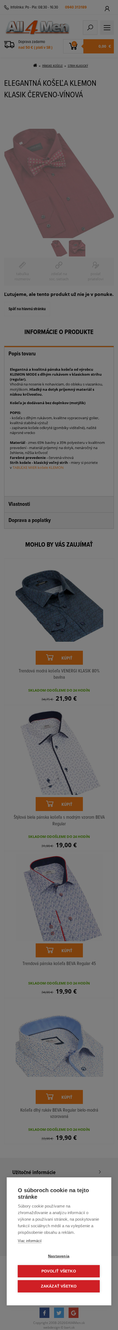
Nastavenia (58, 1256)
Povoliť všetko (58, 1271)
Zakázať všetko (59, 1286)
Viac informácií (30, 1241)
